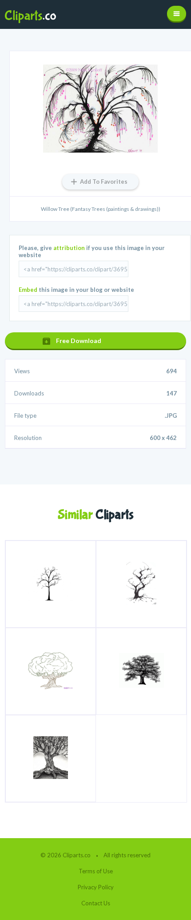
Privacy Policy (96, 887)
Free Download (78, 340)
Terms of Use (96, 871)
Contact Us (95, 903)
